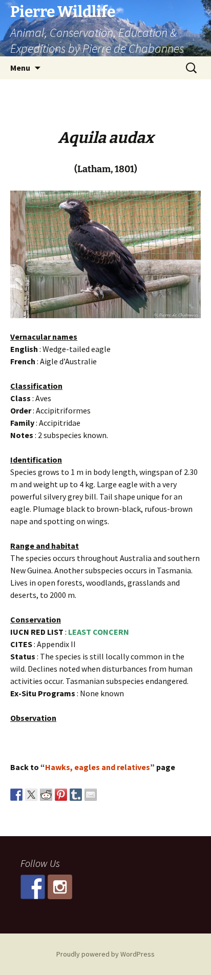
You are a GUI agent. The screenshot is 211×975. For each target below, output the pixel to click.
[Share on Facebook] (16, 795)
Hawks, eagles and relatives (97, 767)
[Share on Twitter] (31, 795)
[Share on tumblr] (76, 795)
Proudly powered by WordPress (105, 954)
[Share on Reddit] (46, 795)
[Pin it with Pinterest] (61, 795)
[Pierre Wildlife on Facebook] (32, 887)
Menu (20, 68)
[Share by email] (91, 795)
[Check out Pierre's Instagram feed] (60, 887)
